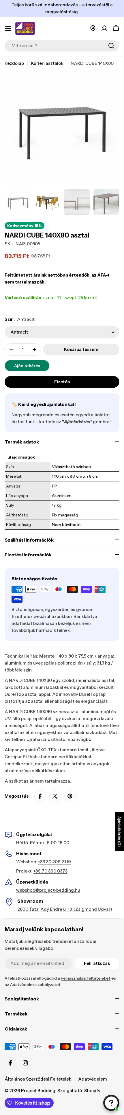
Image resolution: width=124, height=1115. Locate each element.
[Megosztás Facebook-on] (40, 796)
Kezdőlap (14, 63)
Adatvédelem (92, 1079)
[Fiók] (104, 28)
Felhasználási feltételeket (85, 978)
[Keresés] (111, 45)
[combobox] (62, 45)
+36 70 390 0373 (50, 871)
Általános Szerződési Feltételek (38, 1079)
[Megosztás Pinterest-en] (70, 796)
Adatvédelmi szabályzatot (35, 984)
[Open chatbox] (111, 1103)
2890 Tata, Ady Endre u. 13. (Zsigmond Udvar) (64, 909)
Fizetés (62, 381)
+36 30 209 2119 (54, 861)
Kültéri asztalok (47, 63)
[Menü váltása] (8, 28)
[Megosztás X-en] (55, 796)
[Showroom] (92, 28)
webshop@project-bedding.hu (48, 890)
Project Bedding (38, 1090)
